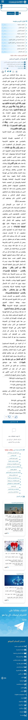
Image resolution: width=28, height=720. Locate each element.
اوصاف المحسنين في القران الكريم (13, 472)
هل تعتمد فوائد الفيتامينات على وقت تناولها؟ (14, 554)
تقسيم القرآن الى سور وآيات (13, 480)
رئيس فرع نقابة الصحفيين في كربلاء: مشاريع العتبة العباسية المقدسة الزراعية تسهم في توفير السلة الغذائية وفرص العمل (14, 520)
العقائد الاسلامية (20, 650)
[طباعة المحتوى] (2, 71)
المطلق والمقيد (13, 469)
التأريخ (22, 677)
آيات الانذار (13, 486)
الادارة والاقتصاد (20, 684)
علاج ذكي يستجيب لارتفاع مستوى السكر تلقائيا (14, 557)
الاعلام (22, 691)
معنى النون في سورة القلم (13, 452)
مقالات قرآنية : (13, 55)
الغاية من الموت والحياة (13, 461)
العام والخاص (13, 455)
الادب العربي (21, 674)
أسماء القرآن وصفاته (13, 475)
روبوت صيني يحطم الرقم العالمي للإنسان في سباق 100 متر (14, 591)
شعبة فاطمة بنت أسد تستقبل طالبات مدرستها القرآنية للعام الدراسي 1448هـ (14, 516)
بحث (17, 13)
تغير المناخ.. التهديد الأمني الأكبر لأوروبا (15, 597)
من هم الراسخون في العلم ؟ (13, 478)
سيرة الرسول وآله (20, 656)
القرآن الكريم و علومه (19, 646)
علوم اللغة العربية (20, 670)
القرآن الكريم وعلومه (19, 21)
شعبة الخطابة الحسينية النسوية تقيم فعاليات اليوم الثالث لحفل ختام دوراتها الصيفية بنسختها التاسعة (14, 529)
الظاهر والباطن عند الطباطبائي (13, 483)
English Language (19, 694)
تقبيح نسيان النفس (13, 458)
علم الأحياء (21, 708)
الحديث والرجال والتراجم (18, 660)
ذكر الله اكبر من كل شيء (13, 492)
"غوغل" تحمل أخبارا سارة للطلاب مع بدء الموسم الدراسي (14, 588)
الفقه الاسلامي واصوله (18, 653)
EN (1, 5)
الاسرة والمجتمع (20, 667)
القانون (22, 687)
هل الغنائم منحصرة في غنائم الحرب (13, 466)
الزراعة (22, 698)
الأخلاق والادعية (20, 663)
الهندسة (22, 715)
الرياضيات (22, 712)
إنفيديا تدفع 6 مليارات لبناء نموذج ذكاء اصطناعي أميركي (14, 595)
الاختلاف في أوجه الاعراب (13, 489)
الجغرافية (22, 681)
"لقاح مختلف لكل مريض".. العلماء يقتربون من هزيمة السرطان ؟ (14, 564)
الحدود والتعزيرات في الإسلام (13, 464)
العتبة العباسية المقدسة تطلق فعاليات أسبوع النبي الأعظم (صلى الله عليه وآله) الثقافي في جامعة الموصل (14, 525)
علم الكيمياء (21, 705)
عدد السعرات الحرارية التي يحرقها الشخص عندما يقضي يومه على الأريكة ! (14, 561)
